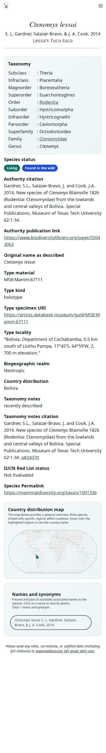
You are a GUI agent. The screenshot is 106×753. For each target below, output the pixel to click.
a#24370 (30, 457)
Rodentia (49, 102)
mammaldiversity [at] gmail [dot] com (65, 651)
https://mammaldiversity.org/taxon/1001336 (50, 492)
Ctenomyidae (53, 139)
